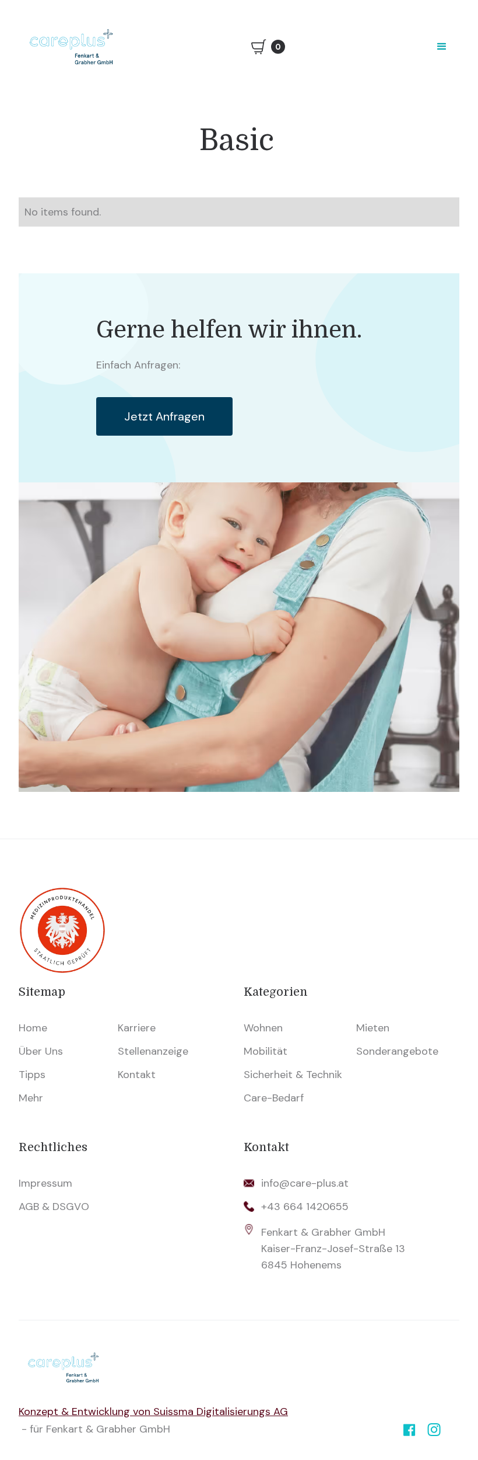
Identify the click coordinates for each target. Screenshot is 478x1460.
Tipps (32, 1074)
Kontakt (137, 1074)
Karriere (137, 1028)
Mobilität (265, 1051)
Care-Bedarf (274, 1098)
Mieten (372, 1028)
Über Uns (41, 1051)
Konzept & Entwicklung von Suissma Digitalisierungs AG (153, 1412)
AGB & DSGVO (54, 1206)
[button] (441, 46)
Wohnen (263, 1028)
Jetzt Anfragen (164, 416)
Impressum (45, 1183)
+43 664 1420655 (305, 1206)
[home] (71, 47)
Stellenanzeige (153, 1051)
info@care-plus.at (305, 1183)
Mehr (31, 1098)
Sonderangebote (397, 1051)
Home (33, 1028)
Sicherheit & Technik (293, 1074)
